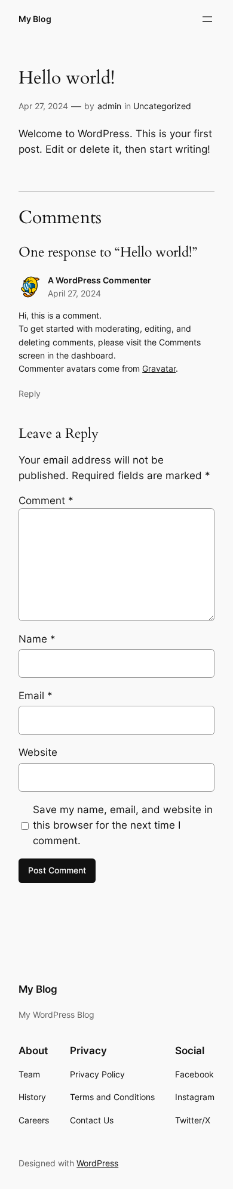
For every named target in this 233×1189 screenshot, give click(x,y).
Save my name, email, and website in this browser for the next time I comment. (123, 825)
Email (36, 696)
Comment (46, 501)
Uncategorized (162, 106)
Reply (30, 393)
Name (37, 639)
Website (38, 752)
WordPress (97, 1163)
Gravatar (159, 368)
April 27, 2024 (74, 293)
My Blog (35, 19)
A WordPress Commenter (99, 280)
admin (109, 106)
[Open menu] (207, 19)
